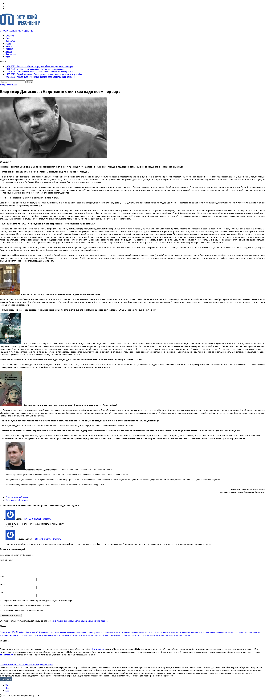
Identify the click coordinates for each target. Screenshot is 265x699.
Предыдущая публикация (17, 497)
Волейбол (21, 632)
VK (7, 685)
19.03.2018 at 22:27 (42, 539)
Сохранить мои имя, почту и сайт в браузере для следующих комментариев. (39, 600)
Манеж (147, 635)
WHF (71, 635)
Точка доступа (221, 632)
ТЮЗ (79, 635)
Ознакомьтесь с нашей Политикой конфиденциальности (26, 664)
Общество (10, 41)
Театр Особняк (201, 632)
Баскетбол (174, 632)
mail (7, 690)
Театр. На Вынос (139, 635)
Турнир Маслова (86, 632)
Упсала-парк (211, 632)
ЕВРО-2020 (166, 632)
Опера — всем (92, 635)
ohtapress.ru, (6, 654)
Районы (9, 51)
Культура (10, 35)
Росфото (19, 635)
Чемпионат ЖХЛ (116, 632)
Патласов (75, 635)
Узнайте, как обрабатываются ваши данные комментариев (80, 620)
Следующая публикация (17, 500)
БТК (156, 635)
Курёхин (193, 632)
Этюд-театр (230, 632)
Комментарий (6, 559)
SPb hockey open (64, 635)
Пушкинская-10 (184, 632)
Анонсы (9, 46)
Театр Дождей (185, 635)
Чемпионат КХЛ (8, 632)
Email (3, 584)
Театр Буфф (170, 635)
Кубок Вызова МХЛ (35, 635)
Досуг (8, 43)
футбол (125, 632)
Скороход (152, 635)
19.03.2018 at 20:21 (32, 519)
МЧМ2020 (99, 635)
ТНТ (55, 632)
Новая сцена (12, 635)
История (9, 49)
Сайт (2, 592)
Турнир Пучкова (47, 632)
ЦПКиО (252, 632)
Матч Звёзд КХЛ (162, 635)
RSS (7, 688)
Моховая (45, 635)
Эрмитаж (237, 632)
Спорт (8, 38)
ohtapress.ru (97, 649)
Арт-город (25, 635)
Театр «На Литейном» (154, 632)
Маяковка (84, 635)
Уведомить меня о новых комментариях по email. (26, 605)
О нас (8, 56)
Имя (2, 576)
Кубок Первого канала (137, 632)
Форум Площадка (128, 635)
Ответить (47, 519)
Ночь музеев (75, 632)
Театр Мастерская (108, 635)
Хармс (248, 632)
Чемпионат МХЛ (33, 632)
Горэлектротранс (53, 635)
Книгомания (11, 54)
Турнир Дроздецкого (101, 632)
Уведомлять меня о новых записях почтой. (23, 610)
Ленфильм (177, 635)
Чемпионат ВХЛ (63, 632)
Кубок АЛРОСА (118, 635)
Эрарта (243, 632)
